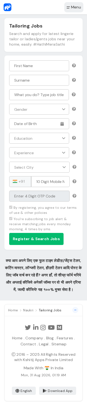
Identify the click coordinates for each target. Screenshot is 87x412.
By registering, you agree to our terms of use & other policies (43, 210)
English (26, 391)
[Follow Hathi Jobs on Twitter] (27, 327)
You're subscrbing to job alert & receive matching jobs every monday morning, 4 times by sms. (40, 224)
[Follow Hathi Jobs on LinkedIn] (36, 327)
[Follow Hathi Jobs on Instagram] (43, 327)
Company (34, 338)
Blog (50, 338)
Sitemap (58, 344)
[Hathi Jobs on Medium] (59, 327)
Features (65, 338)
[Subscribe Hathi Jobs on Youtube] (51, 327)
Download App (60, 391)
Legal (44, 344)
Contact (28, 344)
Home (17, 338)
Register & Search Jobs (36, 238)
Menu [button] (75, 7)
